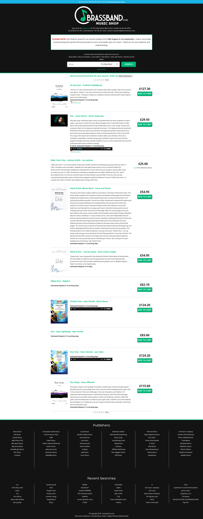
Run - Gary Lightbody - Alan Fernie (67, 331)
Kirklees (85, 449)
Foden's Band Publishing (51, 443)
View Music (77, 103)
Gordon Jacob (51, 485)
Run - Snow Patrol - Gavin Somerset (87, 116)
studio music (51, 494)
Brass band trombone (152, 494)
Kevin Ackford (85, 446)
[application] (91, 148)
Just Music (84, 440)
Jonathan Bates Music (85, 435)
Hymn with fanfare (17, 499)
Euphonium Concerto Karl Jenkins (186, 488)
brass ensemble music (118, 499)
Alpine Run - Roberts (60, 281)
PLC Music (152, 437)
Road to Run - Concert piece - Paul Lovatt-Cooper (93, 251)
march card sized (152, 502)
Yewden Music (186, 455)
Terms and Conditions (82, 516)
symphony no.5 (185, 494)
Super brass (118, 491)
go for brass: (185, 491)
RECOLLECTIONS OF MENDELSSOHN (186, 499)
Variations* (85, 488)
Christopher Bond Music (51, 432)
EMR (51, 437)
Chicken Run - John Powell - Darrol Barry (89, 301)
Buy (135, 168)
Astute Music (17, 437)
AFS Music (17, 435)
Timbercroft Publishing (186, 435)
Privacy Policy (96, 516)
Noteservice (118, 443)
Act (17, 494)
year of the (118, 494)
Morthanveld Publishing (118, 435)
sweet (118, 488)
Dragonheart (51, 499)
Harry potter (17, 502)
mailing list (86, 28)
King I (51, 502)
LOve (185, 485)
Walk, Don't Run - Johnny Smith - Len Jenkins (72, 160)
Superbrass (152, 455)
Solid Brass (152, 446)
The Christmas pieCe (84, 494)
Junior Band (96, 57)
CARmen (85, 496)
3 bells (84, 502)
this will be (17, 496)
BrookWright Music (17, 449)
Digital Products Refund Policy (117, 516)
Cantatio (17, 455)
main (51, 488)
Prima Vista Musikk (152, 440)
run (17, 485)
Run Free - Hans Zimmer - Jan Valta (86, 352)
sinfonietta (118, 485)
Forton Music (51, 446)
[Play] (71, 149)
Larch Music (85, 455)
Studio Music (152, 452)
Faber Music (51, 440)
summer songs (51, 496)
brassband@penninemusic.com (123, 31)
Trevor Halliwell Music (185, 437)
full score (152, 491)
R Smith (152, 443)
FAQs (104, 516)
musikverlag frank (118, 440)
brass (17, 491)
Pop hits (186, 502)
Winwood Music (185, 443)
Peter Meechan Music (152, 435)
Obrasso (118, 446)
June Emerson (85, 437)
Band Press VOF (17, 440)
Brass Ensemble (84, 57)
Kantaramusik (85, 443)
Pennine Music (152, 432)
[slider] (109, 148)
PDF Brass (118, 455)
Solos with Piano (116, 57)
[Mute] (105, 149)
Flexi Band (105, 57)
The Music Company (186, 432)
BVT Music (17, 452)
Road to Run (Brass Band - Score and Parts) (90, 188)
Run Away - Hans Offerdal (82, 382)
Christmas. (186, 496)
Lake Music (85, 452)
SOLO (152, 499)
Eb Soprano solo (152, 496)
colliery (118, 502)
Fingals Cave (51, 491)
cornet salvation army (85, 499)
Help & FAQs (101, 69)
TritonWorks (186, 440)
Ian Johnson (85, 432)
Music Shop (118, 437)
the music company (152, 488)
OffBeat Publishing (118, 449)
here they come (17, 488)
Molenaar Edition (118, 432)
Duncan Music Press (51, 435)
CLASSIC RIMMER (85, 491)
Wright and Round (185, 452)
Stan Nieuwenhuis (152, 449)
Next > (107, 80)
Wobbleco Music (186, 446)
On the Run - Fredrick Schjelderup (86, 85)
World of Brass (186, 449)
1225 (118, 496)
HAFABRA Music (51, 455)
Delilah (84, 485)
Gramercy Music (51, 452)
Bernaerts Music (17, 443)
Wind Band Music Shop (116, 2)
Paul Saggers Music (118, 452)
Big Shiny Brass (17, 446)
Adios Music (17, 432)
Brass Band (73, 57)
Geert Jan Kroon (51, 449)
